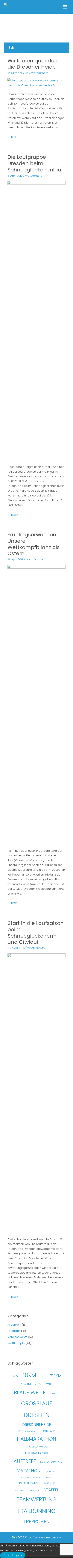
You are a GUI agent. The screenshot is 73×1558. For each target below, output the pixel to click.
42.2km (26, 1384)
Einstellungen (13, 1555)
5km (15, 1376)
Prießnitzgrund (28, 1483)
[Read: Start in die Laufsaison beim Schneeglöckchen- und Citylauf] (36, 1093)
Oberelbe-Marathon (30, 1477)
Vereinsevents (17, 1337)
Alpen (38, 1384)
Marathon (28, 1471)
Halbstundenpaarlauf (36, 1446)
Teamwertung (36, 1499)
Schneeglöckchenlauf (26, 1490)
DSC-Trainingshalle (28, 1431)
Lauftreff (23, 1461)
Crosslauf (36, 1403)
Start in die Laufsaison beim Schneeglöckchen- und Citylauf (35, 933)
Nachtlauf (51, 1471)
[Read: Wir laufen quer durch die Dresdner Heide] (36, 83)
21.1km (56, 1376)
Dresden (37, 1415)
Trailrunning (36, 1511)
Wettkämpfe (39, 73)
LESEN (16, 138)
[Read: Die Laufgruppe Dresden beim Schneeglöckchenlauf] (36, 320)
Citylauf (54, 1393)
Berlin (49, 1384)
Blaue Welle (29, 1392)
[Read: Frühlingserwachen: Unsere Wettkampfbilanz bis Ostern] (36, 704)
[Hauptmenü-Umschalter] (64, 6)
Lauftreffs (13, 1331)
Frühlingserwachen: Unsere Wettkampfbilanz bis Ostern (33, 544)
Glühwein (49, 1431)
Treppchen (36, 1521)
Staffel (51, 1490)
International (36, 1452)
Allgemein (14, 1325)
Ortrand (49, 1477)
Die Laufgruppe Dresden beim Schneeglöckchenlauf (35, 163)
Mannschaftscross (51, 1462)
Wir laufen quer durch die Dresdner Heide (35, 64)
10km (29, 1375)
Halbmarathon (36, 1438)
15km (43, 1376)
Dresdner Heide (36, 1424)
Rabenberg (49, 1483)
